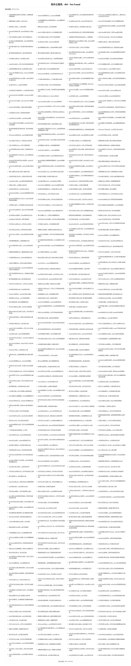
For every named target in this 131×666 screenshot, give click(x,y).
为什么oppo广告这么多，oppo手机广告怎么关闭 (110, 129)
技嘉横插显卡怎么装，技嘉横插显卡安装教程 (49, 644)
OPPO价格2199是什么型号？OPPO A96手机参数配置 (51, 338)
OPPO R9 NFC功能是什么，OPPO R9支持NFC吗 (50, 205)
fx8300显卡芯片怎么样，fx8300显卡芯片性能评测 (110, 471)
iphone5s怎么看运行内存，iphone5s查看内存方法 (81, 323)
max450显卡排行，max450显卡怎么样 (18, 486)
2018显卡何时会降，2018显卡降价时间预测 (109, 527)
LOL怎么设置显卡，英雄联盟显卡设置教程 (80, 376)
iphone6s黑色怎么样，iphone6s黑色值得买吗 (20, 434)
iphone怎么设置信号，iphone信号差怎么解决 (20, 294)
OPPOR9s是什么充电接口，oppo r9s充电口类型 (110, 430)
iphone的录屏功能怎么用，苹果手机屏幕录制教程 (81, 32)
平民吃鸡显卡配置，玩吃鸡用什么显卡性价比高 (81, 329)
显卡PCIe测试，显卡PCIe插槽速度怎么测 (108, 644)
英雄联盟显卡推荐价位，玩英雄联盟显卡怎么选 (110, 461)
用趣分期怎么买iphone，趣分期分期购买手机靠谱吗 (111, 434)
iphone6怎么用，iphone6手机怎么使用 (47, 508)
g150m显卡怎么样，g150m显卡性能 (18, 620)
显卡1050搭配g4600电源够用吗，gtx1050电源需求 (110, 205)
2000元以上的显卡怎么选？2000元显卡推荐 (20, 611)
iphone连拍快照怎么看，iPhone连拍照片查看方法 (110, 521)
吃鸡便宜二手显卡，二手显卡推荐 (17, 26)
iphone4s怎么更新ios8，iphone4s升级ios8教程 (80, 502)
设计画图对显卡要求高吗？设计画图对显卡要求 (21, 512)
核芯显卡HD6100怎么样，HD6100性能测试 (109, 210)
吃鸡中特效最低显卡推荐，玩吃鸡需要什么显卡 (50, 124)
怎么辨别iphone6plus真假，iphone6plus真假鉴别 (110, 298)
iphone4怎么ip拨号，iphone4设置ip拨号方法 (20, 440)
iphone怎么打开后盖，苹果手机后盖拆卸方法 (20, 516)
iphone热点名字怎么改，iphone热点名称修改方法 (110, 240)
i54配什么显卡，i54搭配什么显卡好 (18, 185)
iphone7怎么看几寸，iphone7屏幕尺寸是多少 (109, 68)
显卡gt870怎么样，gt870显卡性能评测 (18, 634)
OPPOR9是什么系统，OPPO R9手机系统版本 (49, 84)
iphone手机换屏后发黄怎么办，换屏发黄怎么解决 (110, 47)
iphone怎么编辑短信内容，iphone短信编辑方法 (80, 557)
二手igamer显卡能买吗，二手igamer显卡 (48, 355)
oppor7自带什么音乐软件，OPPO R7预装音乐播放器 (51, 568)
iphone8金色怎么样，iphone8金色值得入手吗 (49, 595)
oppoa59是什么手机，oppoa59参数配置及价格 (80, 620)
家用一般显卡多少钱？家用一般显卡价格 (19, 171)
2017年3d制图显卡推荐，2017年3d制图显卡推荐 (110, 64)
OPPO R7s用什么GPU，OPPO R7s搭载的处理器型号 (111, 279)
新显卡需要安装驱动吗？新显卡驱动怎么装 (109, 161)
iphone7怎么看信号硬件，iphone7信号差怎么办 (80, 68)
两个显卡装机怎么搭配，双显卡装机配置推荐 (80, 516)
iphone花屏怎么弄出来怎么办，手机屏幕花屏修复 (50, 58)
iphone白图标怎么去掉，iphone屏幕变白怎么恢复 (81, 135)
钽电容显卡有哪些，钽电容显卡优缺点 (47, 406)
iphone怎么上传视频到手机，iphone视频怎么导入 (81, 548)
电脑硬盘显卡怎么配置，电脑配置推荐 (47, 620)
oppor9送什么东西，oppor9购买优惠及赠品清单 (21, 181)
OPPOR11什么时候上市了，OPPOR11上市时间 (21, 283)
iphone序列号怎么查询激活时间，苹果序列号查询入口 (112, 107)
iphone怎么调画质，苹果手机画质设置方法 (109, 552)
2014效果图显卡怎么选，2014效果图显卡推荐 (20, 532)
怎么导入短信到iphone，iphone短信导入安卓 (80, 279)
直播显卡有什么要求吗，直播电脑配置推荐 (109, 181)
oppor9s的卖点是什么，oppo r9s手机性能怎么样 (50, 411)
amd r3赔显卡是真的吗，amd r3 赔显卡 (47, 252)
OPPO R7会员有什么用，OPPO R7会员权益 (109, 185)
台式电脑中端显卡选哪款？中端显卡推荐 (48, 344)
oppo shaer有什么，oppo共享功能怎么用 (48, 381)
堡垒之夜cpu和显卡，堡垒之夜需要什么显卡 (20, 491)
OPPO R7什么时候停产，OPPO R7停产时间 (109, 252)
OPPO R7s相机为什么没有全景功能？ (78, 574)
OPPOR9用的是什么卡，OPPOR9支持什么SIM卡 (110, 193)
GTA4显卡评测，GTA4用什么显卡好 (107, 616)
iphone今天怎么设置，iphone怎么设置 (78, 508)
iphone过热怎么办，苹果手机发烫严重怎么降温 (81, 181)
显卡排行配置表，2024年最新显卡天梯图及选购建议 (111, 639)
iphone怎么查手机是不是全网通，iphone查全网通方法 (51, 557)
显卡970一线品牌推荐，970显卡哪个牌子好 (109, 386)
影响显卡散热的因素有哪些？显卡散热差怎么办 (110, 294)
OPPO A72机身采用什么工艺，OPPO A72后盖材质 (81, 101)
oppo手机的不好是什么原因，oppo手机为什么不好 (50, 274)
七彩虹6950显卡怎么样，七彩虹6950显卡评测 (20, 176)
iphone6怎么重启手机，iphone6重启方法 (48, 445)
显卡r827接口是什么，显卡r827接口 (18, 552)
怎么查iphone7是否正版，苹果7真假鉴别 (19, 219)
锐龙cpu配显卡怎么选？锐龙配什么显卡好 (19, 595)
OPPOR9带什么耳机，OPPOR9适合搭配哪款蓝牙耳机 (112, 624)
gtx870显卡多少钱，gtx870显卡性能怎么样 (48, 655)
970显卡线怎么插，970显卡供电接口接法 (108, 396)
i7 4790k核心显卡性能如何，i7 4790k (18, 430)
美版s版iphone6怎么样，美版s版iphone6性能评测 (50, 415)
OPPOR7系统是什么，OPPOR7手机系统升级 (109, 411)
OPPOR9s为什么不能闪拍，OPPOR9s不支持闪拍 (50, 471)
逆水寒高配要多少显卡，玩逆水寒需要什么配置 (50, 47)
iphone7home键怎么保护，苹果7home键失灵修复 (110, 32)
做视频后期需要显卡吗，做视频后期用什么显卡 (21, 252)
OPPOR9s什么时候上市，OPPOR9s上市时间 (20, 224)
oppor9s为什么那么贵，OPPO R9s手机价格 (109, 425)
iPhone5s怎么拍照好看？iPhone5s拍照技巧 (48, 461)
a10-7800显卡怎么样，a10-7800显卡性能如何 (80, 590)
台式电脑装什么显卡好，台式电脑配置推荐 (49, 145)
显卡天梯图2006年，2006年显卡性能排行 (79, 344)
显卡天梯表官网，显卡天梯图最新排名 (18, 302)
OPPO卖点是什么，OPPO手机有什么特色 (48, 193)
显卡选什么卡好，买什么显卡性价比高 (18, 420)
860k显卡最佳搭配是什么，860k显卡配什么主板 (50, 189)
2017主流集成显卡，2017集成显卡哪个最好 (109, 391)
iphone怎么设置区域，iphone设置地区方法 (79, 263)
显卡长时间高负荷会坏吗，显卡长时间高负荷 (49, 329)
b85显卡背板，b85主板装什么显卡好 (78, 306)
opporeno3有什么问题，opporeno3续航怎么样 (109, 90)
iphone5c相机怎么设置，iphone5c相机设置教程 (110, 400)
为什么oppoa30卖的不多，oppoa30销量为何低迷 (21, 135)
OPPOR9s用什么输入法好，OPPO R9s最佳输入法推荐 (112, 611)
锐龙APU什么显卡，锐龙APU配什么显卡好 (80, 371)
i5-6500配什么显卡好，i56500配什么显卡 (19, 58)
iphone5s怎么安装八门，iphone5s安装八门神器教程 (81, 406)
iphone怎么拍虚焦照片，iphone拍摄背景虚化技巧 (81, 171)
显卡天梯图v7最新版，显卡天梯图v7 (107, 189)
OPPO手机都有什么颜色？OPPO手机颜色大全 (20, 37)
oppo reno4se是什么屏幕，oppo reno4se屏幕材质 (50, 101)
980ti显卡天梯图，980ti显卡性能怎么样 (47, 176)
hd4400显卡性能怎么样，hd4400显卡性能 (19, 289)
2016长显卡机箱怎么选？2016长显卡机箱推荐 (49, 430)
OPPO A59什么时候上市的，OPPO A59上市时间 (81, 445)
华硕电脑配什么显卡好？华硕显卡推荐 (47, 538)
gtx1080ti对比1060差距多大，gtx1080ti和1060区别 (21, 90)
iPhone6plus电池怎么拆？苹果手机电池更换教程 (110, 199)
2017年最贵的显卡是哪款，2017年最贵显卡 (109, 366)
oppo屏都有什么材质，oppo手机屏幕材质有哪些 (81, 600)
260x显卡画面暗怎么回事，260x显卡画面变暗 (80, 189)
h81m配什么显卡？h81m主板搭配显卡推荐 (48, 68)
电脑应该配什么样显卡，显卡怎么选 (18, 21)
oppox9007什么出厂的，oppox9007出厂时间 (109, 466)
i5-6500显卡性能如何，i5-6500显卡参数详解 (109, 600)
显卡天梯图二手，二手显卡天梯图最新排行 (49, 215)
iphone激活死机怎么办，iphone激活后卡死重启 (49, 181)
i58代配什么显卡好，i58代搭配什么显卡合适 (80, 26)
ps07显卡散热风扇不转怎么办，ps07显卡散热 (80, 420)
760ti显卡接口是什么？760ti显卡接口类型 (108, 543)
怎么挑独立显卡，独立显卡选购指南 (107, 629)
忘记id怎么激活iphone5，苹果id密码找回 (79, 257)
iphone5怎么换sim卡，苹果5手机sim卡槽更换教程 (21, 481)
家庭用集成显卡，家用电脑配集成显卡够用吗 (49, 563)
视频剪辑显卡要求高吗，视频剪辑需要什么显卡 (110, 516)
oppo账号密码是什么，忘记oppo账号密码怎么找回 (111, 491)
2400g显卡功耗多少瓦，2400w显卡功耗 (19, 323)
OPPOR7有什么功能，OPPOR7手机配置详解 (20, 639)
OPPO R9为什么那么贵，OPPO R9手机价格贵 (80, 145)
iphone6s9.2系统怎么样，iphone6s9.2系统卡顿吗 (110, 289)
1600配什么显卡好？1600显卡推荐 (77, 644)
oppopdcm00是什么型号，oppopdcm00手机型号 (80, 333)
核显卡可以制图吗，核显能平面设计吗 (18, 629)
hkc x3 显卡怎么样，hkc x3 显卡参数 (107, 450)
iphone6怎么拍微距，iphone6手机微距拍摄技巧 (110, 512)
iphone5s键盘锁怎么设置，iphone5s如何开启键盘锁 (111, 333)
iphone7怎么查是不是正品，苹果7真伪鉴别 (109, 219)
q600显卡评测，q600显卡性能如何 (46, 486)
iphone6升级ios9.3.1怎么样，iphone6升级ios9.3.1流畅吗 (112, 445)
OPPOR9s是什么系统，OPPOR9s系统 (78, 430)
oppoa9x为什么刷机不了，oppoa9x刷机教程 (49, 150)
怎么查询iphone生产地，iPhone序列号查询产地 (80, 21)
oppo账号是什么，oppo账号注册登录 (18, 84)
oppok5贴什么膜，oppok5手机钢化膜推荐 (19, 333)
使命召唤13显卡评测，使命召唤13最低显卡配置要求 (111, 557)
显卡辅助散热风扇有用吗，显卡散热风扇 (79, 361)
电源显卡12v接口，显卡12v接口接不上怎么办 (109, 215)
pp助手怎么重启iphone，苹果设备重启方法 (79, 318)
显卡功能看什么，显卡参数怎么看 (17, 476)
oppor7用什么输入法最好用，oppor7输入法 (48, 634)
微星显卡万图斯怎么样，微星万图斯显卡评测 (49, 616)
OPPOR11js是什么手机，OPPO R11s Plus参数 (80, 486)
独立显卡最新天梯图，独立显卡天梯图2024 (109, 229)
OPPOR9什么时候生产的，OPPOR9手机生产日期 (21, 471)
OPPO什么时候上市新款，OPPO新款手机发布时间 (111, 655)
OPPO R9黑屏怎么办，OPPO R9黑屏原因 (19, 145)
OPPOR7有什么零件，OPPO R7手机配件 (79, 47)
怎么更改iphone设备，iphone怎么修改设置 (48, 41)
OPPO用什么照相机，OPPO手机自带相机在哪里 (81, 455)
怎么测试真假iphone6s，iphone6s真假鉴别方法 (20, 257)
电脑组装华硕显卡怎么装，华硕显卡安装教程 (49, 649)
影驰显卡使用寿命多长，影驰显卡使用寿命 (109, 145)
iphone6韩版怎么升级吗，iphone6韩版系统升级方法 (51, 155)
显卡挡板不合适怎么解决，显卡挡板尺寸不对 (80, 624)
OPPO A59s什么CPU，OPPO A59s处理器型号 (20, 624)
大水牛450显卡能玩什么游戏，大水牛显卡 (19, 521)
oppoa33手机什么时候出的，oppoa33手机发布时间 (111, 634)
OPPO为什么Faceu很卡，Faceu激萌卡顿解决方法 (50, 420)
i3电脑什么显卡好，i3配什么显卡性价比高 (109, 41)
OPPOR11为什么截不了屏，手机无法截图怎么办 (50, 481)
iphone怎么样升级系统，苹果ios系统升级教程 (20, 107)
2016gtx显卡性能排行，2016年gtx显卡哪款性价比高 (111, 176)
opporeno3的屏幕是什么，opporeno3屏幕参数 (49, 15)
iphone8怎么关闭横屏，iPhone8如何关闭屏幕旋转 (110, 58)
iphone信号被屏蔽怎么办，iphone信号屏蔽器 (20, 361)
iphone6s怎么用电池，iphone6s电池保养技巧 (109, 96)
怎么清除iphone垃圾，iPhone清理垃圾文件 (109, 381)
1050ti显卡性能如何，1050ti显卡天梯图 (108, 155)
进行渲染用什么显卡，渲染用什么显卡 (79, 302)
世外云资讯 (61, 661)
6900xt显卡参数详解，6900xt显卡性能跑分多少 (49, 600)
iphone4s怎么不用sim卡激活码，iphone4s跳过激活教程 (112, 84)
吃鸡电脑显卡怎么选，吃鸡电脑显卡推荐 (48, 294)
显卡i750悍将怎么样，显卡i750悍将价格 (108, 502)
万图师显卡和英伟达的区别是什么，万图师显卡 (81, 37)
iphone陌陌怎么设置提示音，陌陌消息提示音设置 (50, 376)
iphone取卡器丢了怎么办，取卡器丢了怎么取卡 (50, 574)
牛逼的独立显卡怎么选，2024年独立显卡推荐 (20, 450)
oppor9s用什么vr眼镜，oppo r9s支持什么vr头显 (80, 425)
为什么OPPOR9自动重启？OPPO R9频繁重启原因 (111, 21)
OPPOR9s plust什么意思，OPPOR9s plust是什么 (81, 199)
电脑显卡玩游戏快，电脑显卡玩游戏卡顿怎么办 (50, 229)
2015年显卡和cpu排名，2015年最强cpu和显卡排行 (81, 240)
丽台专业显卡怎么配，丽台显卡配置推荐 (48, 318)
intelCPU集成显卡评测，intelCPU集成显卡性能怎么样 (51, 606)
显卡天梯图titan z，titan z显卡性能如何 (108, 318)
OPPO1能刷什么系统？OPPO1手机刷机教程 (49, 37)
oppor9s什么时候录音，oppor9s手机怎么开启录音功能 (51, 434)
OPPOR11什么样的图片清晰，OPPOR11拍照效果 (50, 585)
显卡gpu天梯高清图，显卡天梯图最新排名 (48, 361)
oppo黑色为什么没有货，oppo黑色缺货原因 (80, 466)
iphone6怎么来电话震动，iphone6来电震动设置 (49, 396)
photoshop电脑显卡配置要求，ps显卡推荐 (79, 268)
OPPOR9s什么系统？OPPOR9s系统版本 (19, 411)
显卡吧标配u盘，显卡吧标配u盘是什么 (79, 481)
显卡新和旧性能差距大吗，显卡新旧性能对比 (20, 53)
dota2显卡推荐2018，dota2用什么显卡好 (19, 189)
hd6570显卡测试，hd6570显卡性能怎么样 (79, 274)
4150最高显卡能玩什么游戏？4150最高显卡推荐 (50, 639)
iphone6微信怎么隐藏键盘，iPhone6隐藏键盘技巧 (21, 396)
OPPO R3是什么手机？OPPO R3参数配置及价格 (81, 210)
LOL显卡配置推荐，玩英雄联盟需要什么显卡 (109, 338)
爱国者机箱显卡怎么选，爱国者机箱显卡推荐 (49, 552)
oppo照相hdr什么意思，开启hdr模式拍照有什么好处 (51, 455)
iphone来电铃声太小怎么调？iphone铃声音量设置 (110, 312)
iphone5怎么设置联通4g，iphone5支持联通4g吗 (49, 302)
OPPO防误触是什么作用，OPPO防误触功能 (80, 606)
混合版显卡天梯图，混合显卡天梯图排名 (79, 349)
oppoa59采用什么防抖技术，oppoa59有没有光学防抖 (111, 497)
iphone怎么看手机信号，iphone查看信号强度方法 (81, 471)
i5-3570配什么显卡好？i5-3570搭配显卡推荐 (80, 140)
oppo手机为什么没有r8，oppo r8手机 (78, 595)
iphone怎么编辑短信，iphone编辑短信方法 (19, 563)
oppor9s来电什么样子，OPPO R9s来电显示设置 (81, 440)
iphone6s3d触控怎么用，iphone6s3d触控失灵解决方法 (111, 268)
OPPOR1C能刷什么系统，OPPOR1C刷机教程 (20, 306)
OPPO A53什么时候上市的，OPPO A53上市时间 (50, 516)
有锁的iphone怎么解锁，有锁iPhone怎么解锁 (49, 283)
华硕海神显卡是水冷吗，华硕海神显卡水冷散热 (110, 171)
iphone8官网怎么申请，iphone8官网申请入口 (109, 590)
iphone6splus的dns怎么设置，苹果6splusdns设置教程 (111, 371)
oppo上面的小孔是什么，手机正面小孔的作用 (20, 140)
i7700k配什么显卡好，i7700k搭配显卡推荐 (48, 224)
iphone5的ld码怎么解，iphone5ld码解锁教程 (80, 411)
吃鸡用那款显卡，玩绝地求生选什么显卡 (19, 386)
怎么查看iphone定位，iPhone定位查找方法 (79, 461)
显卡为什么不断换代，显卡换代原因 (78, 391)
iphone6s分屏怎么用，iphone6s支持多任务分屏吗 (50, 279)
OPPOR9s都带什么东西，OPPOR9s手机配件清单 (50, 199)
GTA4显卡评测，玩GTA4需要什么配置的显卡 (20, 391)
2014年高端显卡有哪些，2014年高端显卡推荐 (49, 333)
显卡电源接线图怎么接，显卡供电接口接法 (20, 279)
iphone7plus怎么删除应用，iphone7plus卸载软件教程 (51, 185)
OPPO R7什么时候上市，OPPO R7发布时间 (80, 639)
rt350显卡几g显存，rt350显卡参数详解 (78, 185)
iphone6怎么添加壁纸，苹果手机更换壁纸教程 (110, 538)
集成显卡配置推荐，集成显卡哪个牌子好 (108, 508)
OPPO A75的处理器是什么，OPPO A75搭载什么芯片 (111, 323)
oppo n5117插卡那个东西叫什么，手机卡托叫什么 (81, 552)
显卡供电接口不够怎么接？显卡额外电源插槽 (80, 298)
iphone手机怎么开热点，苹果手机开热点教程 (20, 229)
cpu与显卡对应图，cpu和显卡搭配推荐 (47, 386)
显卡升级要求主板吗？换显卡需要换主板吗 (49, 611)
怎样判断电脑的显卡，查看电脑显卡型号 (19, 240)
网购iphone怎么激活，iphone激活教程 (47, 26)
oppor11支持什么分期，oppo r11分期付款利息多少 (81, 616)
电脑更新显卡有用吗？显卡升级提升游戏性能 (109, 140)
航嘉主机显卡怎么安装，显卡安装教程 (18, 527)
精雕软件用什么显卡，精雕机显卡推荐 (108, 283)
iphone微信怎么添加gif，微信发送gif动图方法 (49, 268)
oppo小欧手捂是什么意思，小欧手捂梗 (108, 135)
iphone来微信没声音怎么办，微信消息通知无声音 (110, 246)
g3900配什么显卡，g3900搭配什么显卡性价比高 (21, 205)
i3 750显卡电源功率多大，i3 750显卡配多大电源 (50, 79)
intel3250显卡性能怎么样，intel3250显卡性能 (20, 616)
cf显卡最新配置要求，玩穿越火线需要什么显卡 (110, 476)
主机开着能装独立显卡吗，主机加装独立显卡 (80, 543)
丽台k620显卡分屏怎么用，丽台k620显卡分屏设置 (50, 257)
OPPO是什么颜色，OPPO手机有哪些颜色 (48, 502)
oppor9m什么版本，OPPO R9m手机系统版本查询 (21, 64)
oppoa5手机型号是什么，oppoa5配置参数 (79, 118)
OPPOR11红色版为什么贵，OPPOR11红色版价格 (21, 371)
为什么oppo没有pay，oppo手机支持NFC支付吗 (49, 624)
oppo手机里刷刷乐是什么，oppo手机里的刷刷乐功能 (111, 595)
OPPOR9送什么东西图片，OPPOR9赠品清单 (109, 344)
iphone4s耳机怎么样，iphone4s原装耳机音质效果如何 (51, 425)
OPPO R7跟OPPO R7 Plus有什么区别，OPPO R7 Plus (51, 532)
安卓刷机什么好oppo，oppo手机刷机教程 (19, 298)
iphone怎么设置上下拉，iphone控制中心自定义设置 (51, 171)
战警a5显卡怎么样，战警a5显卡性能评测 (79, 338)
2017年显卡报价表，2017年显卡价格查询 (79, 219)
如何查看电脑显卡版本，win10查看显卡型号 (80, 568)
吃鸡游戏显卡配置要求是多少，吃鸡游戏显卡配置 (81, 129)
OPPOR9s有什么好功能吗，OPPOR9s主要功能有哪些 (51, 219)
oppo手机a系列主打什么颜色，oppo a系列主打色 (81, 655)
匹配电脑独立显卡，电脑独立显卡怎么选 (79, 396)
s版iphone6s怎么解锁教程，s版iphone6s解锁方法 (21, 548)
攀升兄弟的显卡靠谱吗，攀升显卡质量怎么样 (49, 53)
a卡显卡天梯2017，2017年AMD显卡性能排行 (109, 420)
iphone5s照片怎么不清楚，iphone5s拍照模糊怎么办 (50, 371)
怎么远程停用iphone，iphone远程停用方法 (79, 400)
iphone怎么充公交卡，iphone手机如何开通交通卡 (81, 224)
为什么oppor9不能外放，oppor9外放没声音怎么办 (50, 73)
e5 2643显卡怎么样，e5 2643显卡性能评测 (79, 512)
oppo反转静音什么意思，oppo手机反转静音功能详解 (111, 606)
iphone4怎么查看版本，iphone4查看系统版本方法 (81, 450)
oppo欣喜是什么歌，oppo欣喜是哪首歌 (79, 96)
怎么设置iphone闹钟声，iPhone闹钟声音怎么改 (20, 215)
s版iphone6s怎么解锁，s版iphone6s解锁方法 (49, 548)
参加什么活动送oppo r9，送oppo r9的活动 (48, 96)
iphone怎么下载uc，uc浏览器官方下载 (18, 349)
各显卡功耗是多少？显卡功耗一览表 (107, 486)
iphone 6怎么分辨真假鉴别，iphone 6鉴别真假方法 (50, 210)
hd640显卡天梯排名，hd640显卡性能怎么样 (20, 445)
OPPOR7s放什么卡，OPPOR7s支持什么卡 (19, 579)
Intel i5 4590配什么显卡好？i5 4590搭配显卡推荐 (50, 32)
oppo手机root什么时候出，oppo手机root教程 (20, 118)
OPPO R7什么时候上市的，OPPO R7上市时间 (80, 629)
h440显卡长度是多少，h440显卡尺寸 (78, 366)
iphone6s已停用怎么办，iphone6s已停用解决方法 (21, 400)
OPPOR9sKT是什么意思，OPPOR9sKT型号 (80, 386)
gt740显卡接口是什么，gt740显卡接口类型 (109, 440)
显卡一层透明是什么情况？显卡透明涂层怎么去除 (81, 294)
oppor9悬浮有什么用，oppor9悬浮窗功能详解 (80, 193)
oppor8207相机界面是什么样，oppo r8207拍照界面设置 (112, 563)
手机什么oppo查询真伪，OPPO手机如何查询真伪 (50, 312)
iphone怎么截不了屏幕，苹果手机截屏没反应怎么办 (111, 548)
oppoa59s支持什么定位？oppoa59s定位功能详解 (21, 415)
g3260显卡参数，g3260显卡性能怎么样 (108, 302)
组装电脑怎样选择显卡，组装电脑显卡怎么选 (80, 415)
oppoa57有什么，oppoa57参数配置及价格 (48, 263)
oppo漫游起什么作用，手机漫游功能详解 (19, 112)
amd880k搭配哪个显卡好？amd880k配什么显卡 (20, 68)
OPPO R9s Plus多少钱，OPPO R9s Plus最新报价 (110, 37)
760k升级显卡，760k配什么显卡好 (107, 406)
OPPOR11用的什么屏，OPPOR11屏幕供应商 (109, 620)
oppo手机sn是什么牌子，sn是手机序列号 (19, 466)
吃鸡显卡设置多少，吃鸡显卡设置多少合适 (49, 366)
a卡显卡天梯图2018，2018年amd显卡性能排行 (20, 263)
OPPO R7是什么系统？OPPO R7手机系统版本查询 (111, 568)
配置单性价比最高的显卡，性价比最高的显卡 (80, 215)
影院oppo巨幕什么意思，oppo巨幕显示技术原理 (50, 491)
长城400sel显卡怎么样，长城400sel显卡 (48, 298)
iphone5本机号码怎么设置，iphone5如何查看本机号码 (51, 512)
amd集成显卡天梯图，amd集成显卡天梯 (108, 355)
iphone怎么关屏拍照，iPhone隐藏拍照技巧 (109, 235)
